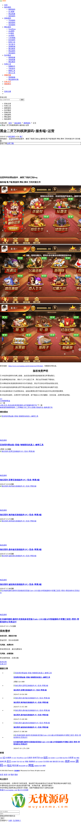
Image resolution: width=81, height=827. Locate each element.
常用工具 (7, 64)
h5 (4, 757)
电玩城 (15, 765)
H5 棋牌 (11, 11)
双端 (60, 758)
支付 (36, 761)
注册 (10, 820)
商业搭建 (11, 14)
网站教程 (11, 62)
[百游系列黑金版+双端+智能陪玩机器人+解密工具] (19, 416)
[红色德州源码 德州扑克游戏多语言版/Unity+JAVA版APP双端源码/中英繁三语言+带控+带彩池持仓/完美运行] (40, 593)
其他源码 (11, 53)
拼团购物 (11, 77)
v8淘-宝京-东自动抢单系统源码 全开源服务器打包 (18, 405)
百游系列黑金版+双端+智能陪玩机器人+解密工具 (22, 445)
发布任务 (3, 662)
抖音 (20, 761)
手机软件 (11, 68)
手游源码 (11, 20)
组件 (27, 765)
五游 (25, 758)
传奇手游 (36, 758)
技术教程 (7, 55)
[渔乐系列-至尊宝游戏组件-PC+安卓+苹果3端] (17, 451)
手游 (17, 761)
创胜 (45, 757)
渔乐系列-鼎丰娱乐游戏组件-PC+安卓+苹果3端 (20, 549)
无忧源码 (16, 770)
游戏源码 (7, 18)
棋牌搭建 (11, 57)
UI (12, 758)
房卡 (9, 761)
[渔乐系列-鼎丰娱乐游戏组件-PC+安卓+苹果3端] (18, 521)
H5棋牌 (8, 758)
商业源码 (11, 51)
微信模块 (11, 49)
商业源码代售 (13, 79)
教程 (51, 761)
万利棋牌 (3, 401)
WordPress (12, 29)
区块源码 (11, 40)
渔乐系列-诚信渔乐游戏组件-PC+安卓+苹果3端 (20, 584)
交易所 (29, 758)
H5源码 (11, 33)
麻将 (44, 765)
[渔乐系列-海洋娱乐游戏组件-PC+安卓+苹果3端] (18, 486)
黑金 (8, 401)
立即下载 (10, 143)
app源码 (11, 35)
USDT (14, 757)
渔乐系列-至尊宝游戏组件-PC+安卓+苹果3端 (19, 480)
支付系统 (46, 761)
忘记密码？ (17, 820)
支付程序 (40, 761)
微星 (78, 758)
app (1, 758)
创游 (41, 758)
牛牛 (5, 765)
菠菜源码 (11, 16)
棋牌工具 (11, 71)
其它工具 (11, 73)
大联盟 (70, 758)
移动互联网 (22, 765)
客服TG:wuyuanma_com (8, 790)
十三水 (57, 758)
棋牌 (67, 761)
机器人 (63, 761)
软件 (40, 765)
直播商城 (11, 46)
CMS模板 (11, 38)
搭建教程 (32, 761)
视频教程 (36, 765)
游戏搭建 (11, 60)
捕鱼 (26, 761)
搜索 (22, 99)
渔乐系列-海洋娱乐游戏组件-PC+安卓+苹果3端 (20, 515)
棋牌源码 (11, 9)
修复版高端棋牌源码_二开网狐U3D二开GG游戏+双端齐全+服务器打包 (26, 407)
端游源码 (11, 22)
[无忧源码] (3, 1)
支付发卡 (11, 44)
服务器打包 (56, 761)
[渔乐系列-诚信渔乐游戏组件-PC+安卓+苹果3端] (18, 556)
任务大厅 (3, 664)
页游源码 (11, 25)
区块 (49, 757)
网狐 (31, 765)
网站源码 (7, 27)
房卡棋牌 (13, 761)
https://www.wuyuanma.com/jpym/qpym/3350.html (25, 366)
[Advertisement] (40, 159)
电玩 (9, 765)
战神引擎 (3, 761)
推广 (21, 136)
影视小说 (11, 42)
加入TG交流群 (23, 790)
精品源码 (7, 7)
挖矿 (23, 761)
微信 (75, 757)
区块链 (53, 758)
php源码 (11, 31)
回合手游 (65, 758)
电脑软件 (11, 66)
